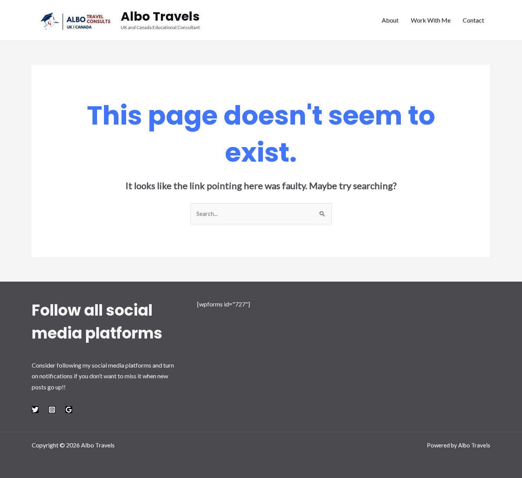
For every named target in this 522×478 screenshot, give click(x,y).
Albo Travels (160, 16)
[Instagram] (52, 409)
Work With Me (431, 20)
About (390, 20)
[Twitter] (35, 409)
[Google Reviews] (68, 409)
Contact (473, 20)
